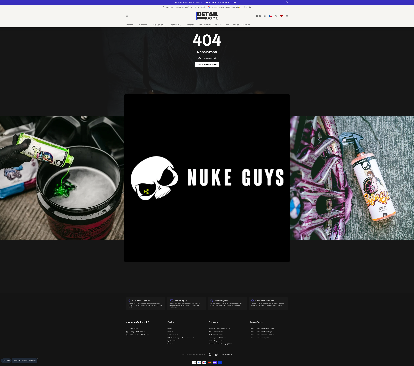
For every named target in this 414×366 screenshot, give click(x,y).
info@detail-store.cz (137, 331)
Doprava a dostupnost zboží (219, 329)
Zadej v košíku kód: (226, 2)
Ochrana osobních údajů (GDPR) (220, 344)
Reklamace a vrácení (216, 335)
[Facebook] (210, 354)
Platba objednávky (216, 332)
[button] (19, 360)
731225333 (134, 328)
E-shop (171, 322)
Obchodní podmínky (216, 341)
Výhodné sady (205, 25)
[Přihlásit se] (276, 16)
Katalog (235, 25)
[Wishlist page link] (281, 16)
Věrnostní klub (172, 335)
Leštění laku (175, 25)
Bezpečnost (256, 322)
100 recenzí (233, 7)
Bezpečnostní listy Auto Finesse (262, 329)
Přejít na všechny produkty (207, 64)
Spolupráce (171, 341)
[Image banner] (68, 178)
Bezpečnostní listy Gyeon (259, 338)
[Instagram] (216, 354)
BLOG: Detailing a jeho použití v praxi (181, 338)
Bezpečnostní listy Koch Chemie (262, 335)
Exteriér (143, 25)
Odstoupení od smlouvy (217, 338)
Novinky (218, 25)
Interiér (129, 25)
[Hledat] (127, 16)
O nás (169, 329)
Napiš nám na (139, 335)
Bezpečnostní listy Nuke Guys (261, 332)
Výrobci (190, 25)
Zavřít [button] (287, 2)
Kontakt (246, 25)
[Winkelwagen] (287, 16)
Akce (227, 25)
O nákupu (214, 322)
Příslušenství (158, 25)
